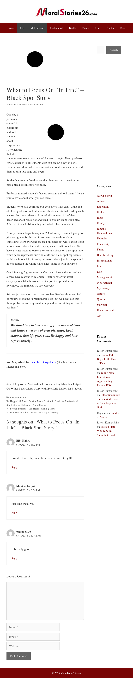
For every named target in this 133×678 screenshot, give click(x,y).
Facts (122, 28)
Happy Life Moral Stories (23, 401)
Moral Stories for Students (50, 401)
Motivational (37, 28)
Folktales (102, 238)
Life (22, 28)
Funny (85, 28)
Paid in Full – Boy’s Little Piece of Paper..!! (107, 359)
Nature (101, 293)
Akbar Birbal (104, 195)
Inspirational (56, 28)
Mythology (103, 288)
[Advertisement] (108, 118)
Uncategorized (105, 310)
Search (114, 50)
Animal (101, 201)
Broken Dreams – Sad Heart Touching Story (32, 408)
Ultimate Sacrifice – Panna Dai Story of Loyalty (34, 412)
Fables (100, 212)
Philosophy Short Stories (33, 404)
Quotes (110, 28)
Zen (99, 316)
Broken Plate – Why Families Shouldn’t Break (107, 431)
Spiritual (102, 305)
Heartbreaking (105, 255)
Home (11, 28)
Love (97, 28)
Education (103, 206)
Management (104, 277)
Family (72, 28)
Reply (15, 467)
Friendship (103, 244)
